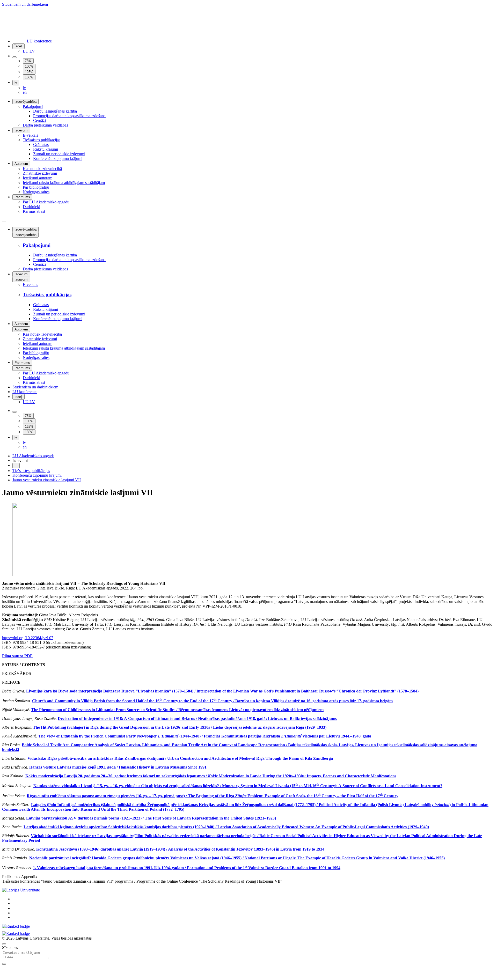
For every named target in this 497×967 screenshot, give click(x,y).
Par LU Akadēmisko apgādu (46, 202)
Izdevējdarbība (25, 102)
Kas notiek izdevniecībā (42, 168)
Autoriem (21, 164)
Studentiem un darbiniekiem (25, 4)
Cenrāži (39, 120)
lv (15, 83)
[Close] (4, 964)
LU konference (39, 41)
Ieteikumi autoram (37, 178)
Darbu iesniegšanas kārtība (55, 111)
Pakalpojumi (33, 106)
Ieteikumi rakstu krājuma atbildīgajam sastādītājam (64, 182)
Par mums (22, 197)
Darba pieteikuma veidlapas (45, 125)
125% (29, 72)
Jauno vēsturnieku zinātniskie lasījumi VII (46, 480)
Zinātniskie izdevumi (40, 173)
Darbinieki (31, 206)
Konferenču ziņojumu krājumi (57, 158)
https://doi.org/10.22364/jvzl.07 (27, 638)
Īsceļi (18, 46)
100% (29, 66)
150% (29, 77)
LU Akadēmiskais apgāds (33, 456)
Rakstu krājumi (45, 149)
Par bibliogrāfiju (36, 187)
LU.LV (29, 51)
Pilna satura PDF (17, 656)
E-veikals (30, 135)
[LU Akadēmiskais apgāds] (37, 21)
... (16, 466)
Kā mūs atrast (34, 211)
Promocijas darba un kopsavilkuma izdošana (69, 116)
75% (28, 61)
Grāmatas (41, 144)
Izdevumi (21, 130)
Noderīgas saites (36, 192)
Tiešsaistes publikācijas (41, 140)
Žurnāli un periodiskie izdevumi (59, 154)
